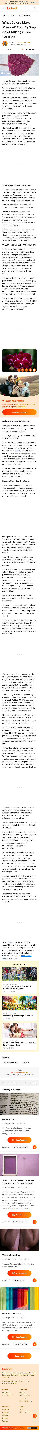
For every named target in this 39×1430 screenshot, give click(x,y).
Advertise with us (8, 1395)
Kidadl (4, 15)
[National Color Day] (19, 1298)
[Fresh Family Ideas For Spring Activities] (19, 1003)
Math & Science (18, 1280)
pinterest (5, 1412)
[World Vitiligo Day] (19, 1239)
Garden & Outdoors (9, 1014)
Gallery (7, 73)
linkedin (5, 1418)
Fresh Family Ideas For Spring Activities (18, 1016)
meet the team (25, 1395)
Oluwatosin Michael (24, 42)
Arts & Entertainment (11, 1062)
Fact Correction (32, 1083)
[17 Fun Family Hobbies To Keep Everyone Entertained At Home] (19, 1032)
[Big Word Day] (19, 1104)
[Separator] (35, 1416)
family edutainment (26, 1401)
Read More (33, 2)
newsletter (23, 1398)
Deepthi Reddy (10, 1259)
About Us (23, 1392)
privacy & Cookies (26, 1412)
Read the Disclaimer (11, 1083)
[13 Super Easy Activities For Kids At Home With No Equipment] (19, 973)
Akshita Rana (10, 1187)
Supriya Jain (9, 1123)
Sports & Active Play (10, 984)
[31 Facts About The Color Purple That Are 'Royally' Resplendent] (19, 1165)
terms (22, 1409)
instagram (5, 1415)
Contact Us (6, 1392)
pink (18, 451)
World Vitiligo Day (11, 1255)
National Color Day (11, 1313)
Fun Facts (11, 16)
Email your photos (19, 412)
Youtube (5, 1421)
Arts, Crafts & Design (10, 1041)
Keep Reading (21, 1140)
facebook (5, 1409)
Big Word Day (9, 1119)
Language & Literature (20, 1147)
